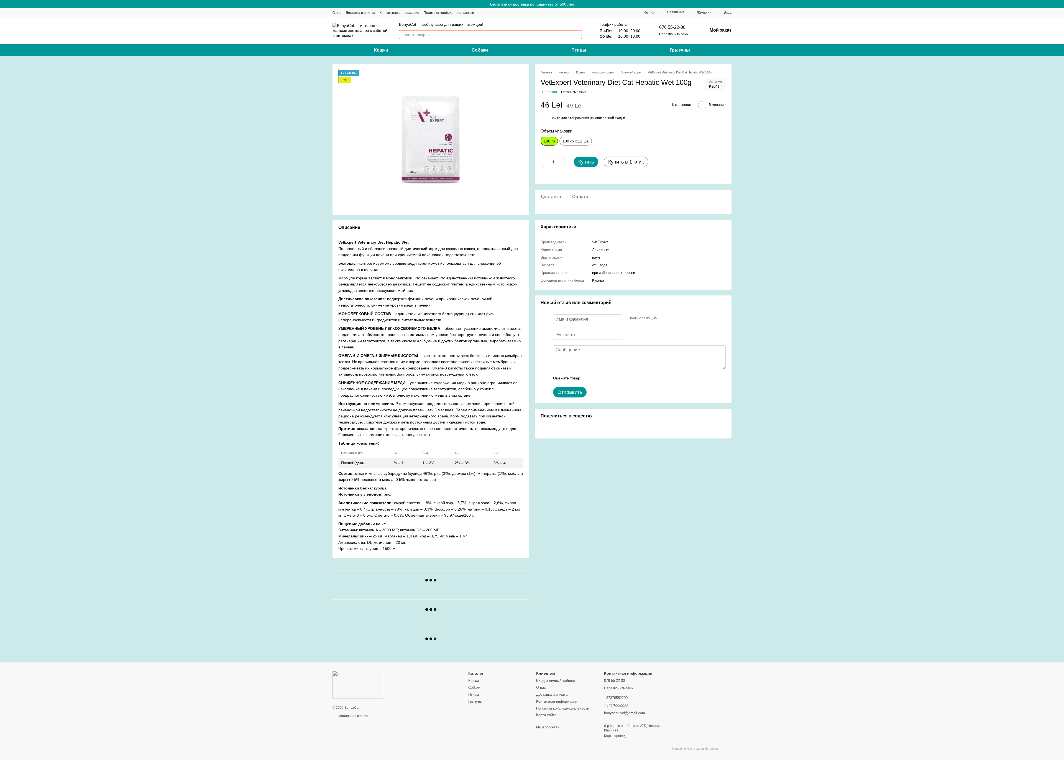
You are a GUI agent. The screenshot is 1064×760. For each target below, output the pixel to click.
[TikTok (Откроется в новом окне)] (488, 12)
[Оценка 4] (616, 378)
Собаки (480, 50)
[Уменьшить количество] (545, 162)
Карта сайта (546, 715)
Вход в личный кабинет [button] (556, 681)
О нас (336, 13)
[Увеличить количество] (562, 162)
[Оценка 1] (589, 378)
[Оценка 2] (598, 378)
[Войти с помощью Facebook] (662, 318)
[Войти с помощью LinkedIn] (680, 318)
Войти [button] (555, 118)
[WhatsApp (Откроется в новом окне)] (515, 12)
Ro (652, 12)
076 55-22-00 (672, 27)
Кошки (381, 50)
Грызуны (680, 50)
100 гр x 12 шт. (575, 141)
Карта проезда (616, 736)
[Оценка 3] (607, 378)
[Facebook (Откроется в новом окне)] (495, 12)
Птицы (578, 50)
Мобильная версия (352, 716)
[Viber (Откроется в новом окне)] (508, 12)
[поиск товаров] (577, 34)
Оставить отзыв (573, 92)
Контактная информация (399, 13)
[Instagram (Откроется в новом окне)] (482, 12)
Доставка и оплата (360, 13)
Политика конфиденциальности (449, 13)
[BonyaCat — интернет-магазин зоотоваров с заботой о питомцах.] (358, 684)
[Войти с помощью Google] (671, 318)
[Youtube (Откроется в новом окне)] (502, 12)
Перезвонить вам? (674, 34)
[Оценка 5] (624, 378)
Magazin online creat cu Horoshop (695, 748)
